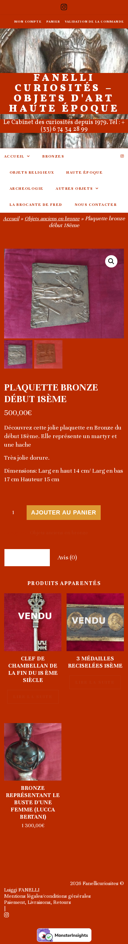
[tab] (27, 557)
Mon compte (28, 22)
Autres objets (74, 188)
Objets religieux (32, 172)
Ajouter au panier (63, 512)
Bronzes (53, 156)
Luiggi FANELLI (22, 890)
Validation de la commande (94, 22)
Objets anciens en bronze (52, 218)
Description (27, 557)
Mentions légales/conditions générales (47, 896)
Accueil (14, 156)
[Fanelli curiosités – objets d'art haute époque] (64, 88)
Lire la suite (33, 696)
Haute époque (84, 172)
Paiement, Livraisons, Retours (37, 902)
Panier (53, 22)
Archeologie (26, 188)
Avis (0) (67, 557)
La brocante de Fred (36, 204)
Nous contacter (96, 204)
